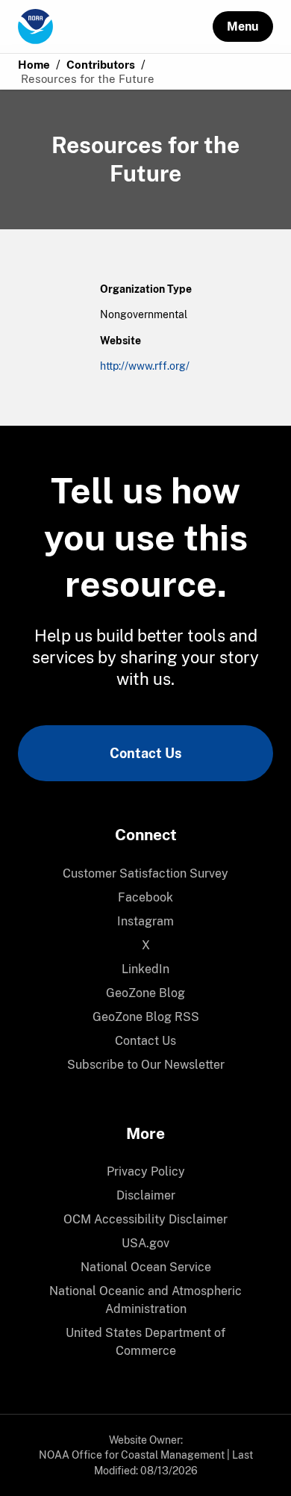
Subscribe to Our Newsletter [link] (146, 1065)
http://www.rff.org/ (145, 366)
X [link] (146, 945)
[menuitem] (145, 874)
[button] (243, 26)
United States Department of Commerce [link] (145, 1342)
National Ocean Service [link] (146, 1267)
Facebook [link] (145, 897)
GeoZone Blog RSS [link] (146, 1017)
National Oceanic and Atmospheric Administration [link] (145, 1300)
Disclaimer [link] (145, 1195)
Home (34, 64)
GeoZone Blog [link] (145, 993)
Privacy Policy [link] (146, 1171)
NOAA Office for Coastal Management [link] (132, 1455)
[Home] (115, 27)
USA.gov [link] (145, 1243)
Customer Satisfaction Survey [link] (145, 873)
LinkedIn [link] (145, 969)
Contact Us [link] (145, 753)
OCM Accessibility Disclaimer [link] (145, 1219)
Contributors (100, 64)
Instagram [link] (145, 921)
